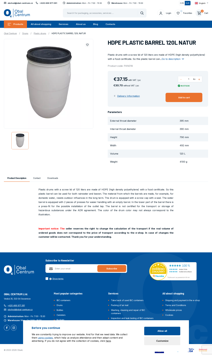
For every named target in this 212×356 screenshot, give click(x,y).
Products (18, 24)
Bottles (60, 310)
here (108, 340)
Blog (95, 24)
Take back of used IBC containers (127, 300)
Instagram (14, 328)
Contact (37, 178)
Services (63, 24)
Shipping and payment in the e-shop (182, 300)
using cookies (45, 337)
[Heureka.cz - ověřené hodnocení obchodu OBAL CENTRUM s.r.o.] (173, 271)
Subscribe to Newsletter (59, 260)
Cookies (169, 315)
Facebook (7, 328)
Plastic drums (40, 33)
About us (81, 24)
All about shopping (41, 24)
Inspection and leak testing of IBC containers (132, 318)
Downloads (52, 178)
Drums (25, 33)
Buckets (60, 320)
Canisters (61, 315)
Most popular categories (68, 293)
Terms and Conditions (175, 305)
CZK (182, 3)
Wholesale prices (173, 310)
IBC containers (63, 300)
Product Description (16, 178)
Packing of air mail (119, 305)
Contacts (110, 24)
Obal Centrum (10, 33)
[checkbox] (54, 278)
